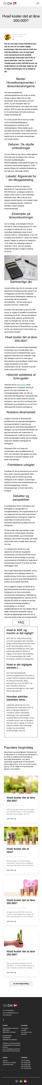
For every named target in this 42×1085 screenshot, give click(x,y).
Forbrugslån (24, 1028)
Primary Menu (37, 3)
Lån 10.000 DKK (25, 1062)
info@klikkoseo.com (13, 1013)
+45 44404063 (9, 1010)
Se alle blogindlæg (21, 983)
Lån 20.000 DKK (25, 1064)
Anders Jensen (22, 34)
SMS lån (5, 1061)
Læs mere (10, 819)
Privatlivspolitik (7, 1036)
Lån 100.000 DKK (26, 1068)
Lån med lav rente (26, 1032)
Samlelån (24, 1034)
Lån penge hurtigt (8, 1064)
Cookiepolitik (6, 1037)
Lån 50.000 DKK (25, 1066)
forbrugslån (21, 385)
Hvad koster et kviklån (9, 1062)
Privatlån (23, 1030)
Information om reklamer (10, 1039)
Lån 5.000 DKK (25, 1061)
